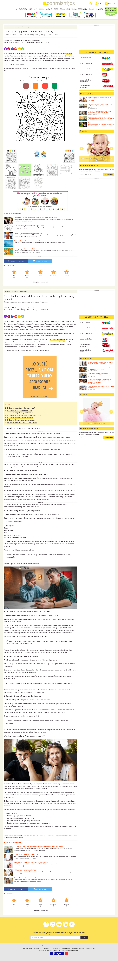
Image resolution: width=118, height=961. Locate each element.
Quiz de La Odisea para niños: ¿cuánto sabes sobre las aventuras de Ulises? (99, 112)
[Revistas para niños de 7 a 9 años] (60, 15)
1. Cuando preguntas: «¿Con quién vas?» (21, 408)
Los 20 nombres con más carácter (96, 160)
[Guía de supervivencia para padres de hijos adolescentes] (8, 865)
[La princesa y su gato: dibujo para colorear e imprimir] (8, 228)
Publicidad (35, 946)
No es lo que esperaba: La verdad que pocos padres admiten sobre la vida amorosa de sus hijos (99, 381)
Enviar (84, 937)
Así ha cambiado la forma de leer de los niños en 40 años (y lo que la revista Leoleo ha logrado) (101, 99)
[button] (82, 148)
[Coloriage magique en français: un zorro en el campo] (25, 183)
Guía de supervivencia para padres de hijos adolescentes (31, 862)
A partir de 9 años (86, 74)
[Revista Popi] (107, 58)
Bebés (41, 9)
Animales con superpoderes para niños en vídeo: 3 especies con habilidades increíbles (101, 123)
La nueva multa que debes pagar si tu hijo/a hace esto (101, 386)
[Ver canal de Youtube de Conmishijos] (15, 48)
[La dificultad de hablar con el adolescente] (8, 857)
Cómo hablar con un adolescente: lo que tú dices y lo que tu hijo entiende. (36, 217)
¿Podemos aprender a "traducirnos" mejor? (22, 422)
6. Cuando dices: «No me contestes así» (21, 420)
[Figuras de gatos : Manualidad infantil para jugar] (8, 235)
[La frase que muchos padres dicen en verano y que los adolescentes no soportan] (8, 849)
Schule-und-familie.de (78, 948)
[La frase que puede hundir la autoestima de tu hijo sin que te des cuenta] (83, 369)
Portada (8, 27)
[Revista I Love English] (107, 86)
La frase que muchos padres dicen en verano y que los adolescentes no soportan (38, 846)
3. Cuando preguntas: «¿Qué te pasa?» (20, 413)
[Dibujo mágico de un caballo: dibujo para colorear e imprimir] (11, 183)
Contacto (67, 946)
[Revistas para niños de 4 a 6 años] (46, 15)
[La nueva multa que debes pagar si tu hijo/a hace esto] (83, 387)
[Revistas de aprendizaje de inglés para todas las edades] (90, 15)
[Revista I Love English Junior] (107, 80)
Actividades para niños (18, 27)
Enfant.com (47, 948)
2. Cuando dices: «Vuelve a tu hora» (19, 410)
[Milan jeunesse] (66, 953)
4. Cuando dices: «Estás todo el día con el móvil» (24, 415)
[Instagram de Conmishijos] (5, 48)
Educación (65, 9)
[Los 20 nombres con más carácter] (96, 148)
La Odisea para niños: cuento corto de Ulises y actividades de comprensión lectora (101, 117)
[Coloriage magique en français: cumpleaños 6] (69, 156)
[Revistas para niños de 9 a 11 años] (75, 15)
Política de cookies (77, 946)
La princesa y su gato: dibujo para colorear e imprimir (30, 225)
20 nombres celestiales (96, 423)
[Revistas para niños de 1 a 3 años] (31, 15)
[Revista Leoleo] (107, 69)
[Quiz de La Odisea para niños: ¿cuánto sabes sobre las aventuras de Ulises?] (83, 113)
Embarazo (23, 9)
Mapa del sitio (58, 946)
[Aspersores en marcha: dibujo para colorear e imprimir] (66, 170)
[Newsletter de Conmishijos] (19, 48)
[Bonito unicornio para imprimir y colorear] (11, 170)
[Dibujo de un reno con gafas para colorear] (38, 170)
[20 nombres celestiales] (96, 411)
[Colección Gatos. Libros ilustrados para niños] (8, 243)
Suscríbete (109, 174)
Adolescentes (23, 291)
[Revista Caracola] (107, 64)
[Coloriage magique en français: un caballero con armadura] (52, 170)
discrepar (69, 710)
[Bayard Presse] (57, 953)
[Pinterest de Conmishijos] (9, 48)
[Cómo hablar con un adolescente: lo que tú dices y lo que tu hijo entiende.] (8, 220)
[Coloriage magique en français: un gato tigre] (11, 156)
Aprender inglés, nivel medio (85, 86)
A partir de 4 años (86, 63)
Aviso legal (27, 946)
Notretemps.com (65, 948)
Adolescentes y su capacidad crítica (25, 870)
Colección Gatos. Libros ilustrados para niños (27, 241)
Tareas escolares (79, 9)
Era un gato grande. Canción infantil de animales (28, 249)
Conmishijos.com (90, 948)
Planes (99, 9)
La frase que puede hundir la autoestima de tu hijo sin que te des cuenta (101, 368)
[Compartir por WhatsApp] (22, 48)
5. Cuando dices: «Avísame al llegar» (20, 418)
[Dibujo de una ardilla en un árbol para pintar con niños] (38, 183)
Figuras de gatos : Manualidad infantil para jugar (28, 233)
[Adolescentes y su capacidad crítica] (8, 872)
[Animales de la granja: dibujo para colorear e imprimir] (25, 170)
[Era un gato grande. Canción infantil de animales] (8, 251)
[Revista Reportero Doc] (107, 75)
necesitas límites (64, 478)
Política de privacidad (46, 946)
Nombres (33, 9)
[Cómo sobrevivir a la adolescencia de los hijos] (8, 880)
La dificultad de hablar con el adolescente (26, 854)
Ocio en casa (52, 9)
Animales (41, 27)
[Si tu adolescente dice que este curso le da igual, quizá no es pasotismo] (83, 363)
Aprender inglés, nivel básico (85, 81)
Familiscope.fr (56, 948)
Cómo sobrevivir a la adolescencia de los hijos (28, 878)
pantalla (71, 630)
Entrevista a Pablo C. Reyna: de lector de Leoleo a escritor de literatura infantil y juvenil (100, 106)
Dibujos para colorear (31, 27)
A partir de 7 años (86, 69)
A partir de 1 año (85, 58)
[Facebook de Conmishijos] (12, 48)
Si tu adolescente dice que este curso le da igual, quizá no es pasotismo (100, 362)
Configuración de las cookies (93, 946)
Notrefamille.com (37, 948)
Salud (92, 9)
